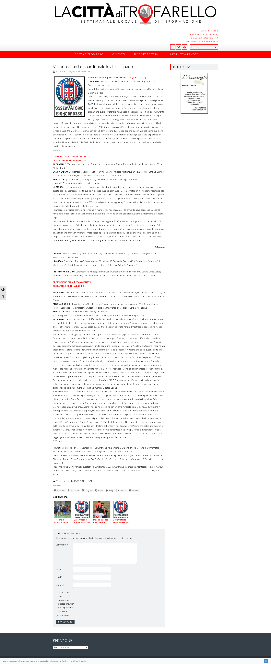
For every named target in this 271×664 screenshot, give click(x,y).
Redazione (87, 71)
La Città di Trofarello (88, 54)
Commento (62, 544)
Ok (266, 661)
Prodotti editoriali (147, 54)
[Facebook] (172, 47)
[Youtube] (184, 47)
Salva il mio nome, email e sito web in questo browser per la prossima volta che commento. (66, 604)
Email (59, 577)
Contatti (118, 54)
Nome (59, 569)
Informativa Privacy (184, 54)
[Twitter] (178, 47)
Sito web (60, 584)
